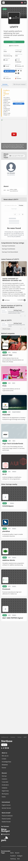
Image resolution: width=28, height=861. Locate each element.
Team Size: (17, 58)
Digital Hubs (5, 791)
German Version (6, 808)
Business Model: (7, 54)
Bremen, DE (20, 66)
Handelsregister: (7, 64)
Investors (4, 779)
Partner (4, 767)
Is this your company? (20, 84)
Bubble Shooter (6, 822)
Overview (4, 84)
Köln (18, 859)
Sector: (5, 50)
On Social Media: (18, 69)
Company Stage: (18, 50)
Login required (10, 71)
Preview (21, 205)
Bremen (19, 78)
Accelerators (5, 785)
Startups (19, 737)
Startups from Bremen (8, 246)
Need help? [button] (14, 208)
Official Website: (7, 69)
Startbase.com (4, 737)
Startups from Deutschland (10, 252)
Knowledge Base (6, 762)
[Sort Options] (15, 214)
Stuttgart (19, 856)
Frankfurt (13, 856)
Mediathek (5, 765)
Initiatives (4, 788)
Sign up (4, 744)
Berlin (12, 853)
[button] (22, 3)
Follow (14, 42)
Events (4, 797)
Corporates (5, 782)
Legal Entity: (6, 77)
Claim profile (18, 103)
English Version (6, 805)
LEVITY (25, 737)
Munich (17, 853)
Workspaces (5, 794)
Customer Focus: (18, 54)
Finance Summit (6, 819)
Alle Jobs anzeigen (6, 329)
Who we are (5, 756)
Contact (4, 759)
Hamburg (13, 859)
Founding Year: (7, 58)
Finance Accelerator (7, 816)
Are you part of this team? (17, 155)
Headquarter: (18, 64)
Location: (17, 77)
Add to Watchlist (15, 45)
